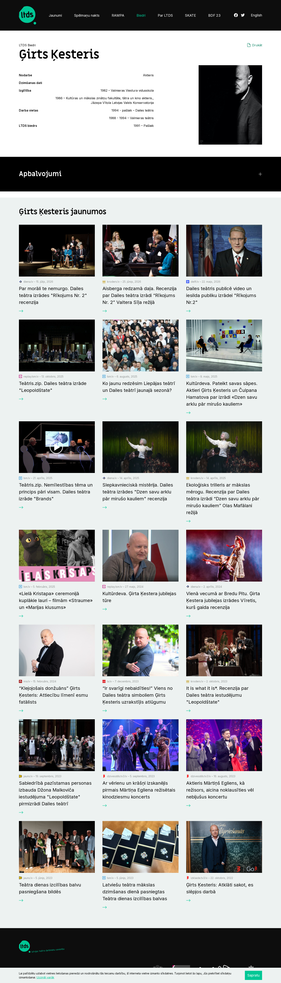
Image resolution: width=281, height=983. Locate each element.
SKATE (190, 15)
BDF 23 (214, 15)
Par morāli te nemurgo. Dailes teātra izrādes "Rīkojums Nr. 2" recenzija (53, 295)
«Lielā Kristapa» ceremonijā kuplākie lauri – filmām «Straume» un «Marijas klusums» (56, 600)
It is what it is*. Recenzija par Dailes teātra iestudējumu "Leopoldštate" (217, 695)
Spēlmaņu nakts (86, 15)
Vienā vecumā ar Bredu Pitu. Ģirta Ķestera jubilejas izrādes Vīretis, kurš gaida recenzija (223, 600)
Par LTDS (165, 15)
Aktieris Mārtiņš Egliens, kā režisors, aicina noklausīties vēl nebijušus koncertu (220, 790)
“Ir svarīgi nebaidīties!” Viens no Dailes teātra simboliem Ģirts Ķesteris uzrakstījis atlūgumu (137, 695)
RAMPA (118, 15)
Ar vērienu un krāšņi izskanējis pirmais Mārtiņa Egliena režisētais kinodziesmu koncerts (138, 790)
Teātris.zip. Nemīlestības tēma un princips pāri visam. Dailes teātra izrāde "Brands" (56, 491)
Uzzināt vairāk (45, 977)
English (256, 15)
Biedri (140, 15)
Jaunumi (55, 15)
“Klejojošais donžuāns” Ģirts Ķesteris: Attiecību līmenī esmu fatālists (53, 695)
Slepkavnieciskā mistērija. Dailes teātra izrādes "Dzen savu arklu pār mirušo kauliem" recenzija (137, 491)
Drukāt (257, 45)
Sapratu (253, 975)
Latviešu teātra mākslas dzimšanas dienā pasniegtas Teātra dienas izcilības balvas (134, 891)
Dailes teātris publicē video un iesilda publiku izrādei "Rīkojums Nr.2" (221, 295)
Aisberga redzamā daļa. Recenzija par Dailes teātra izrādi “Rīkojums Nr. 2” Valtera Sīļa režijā (139, 295)
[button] (140, 174)
